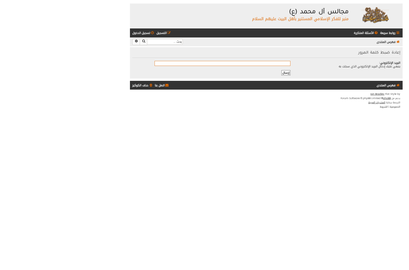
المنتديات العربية (376, 103)
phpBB (387, 98)
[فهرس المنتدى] (375, 15)
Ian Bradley (377, 94)
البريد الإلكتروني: (389, 62)
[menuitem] (366, 33)
